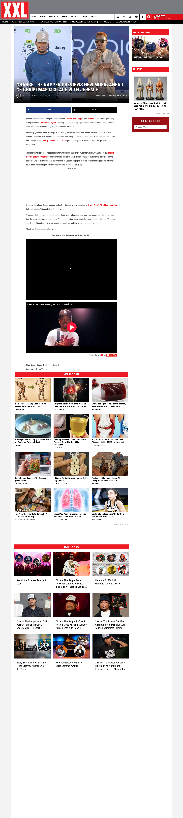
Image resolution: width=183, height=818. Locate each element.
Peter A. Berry (26, 96)
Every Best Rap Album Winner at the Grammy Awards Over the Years (31, 666)
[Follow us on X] (130, 17)
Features (83, 17)
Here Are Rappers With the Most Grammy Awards (69, 664)
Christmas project (48, 122)
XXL (101, 355)
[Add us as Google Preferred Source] (118, 17)
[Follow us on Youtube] (136, 17)
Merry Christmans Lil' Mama (55, 140)
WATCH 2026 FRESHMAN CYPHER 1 (24, 22)
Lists (93, 17)
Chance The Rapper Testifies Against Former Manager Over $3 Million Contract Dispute (110, 624)
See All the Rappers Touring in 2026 (31, 582)
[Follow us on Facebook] (143, 17)
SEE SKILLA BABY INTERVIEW (126, 22)
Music (42, 17)
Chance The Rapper (74, 118)
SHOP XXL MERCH (105, 22)
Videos (64, 17)
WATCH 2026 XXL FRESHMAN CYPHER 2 (54, 22)
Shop (73, 17)
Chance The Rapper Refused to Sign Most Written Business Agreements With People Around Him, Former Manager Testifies (71, 625)
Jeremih (90, 118)
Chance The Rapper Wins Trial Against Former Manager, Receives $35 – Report (31, 624)
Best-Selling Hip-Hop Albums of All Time (148, 56)
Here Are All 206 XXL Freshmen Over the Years (108, 582)
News (34, 17)
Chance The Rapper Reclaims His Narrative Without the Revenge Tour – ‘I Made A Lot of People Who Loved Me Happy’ (110, 666)
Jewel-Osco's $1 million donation (102, 205)
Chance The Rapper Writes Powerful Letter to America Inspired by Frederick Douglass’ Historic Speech (71, 583)
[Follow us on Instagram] (124, 17)
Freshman (53, 17)
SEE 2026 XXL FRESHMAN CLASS (84, 22)
